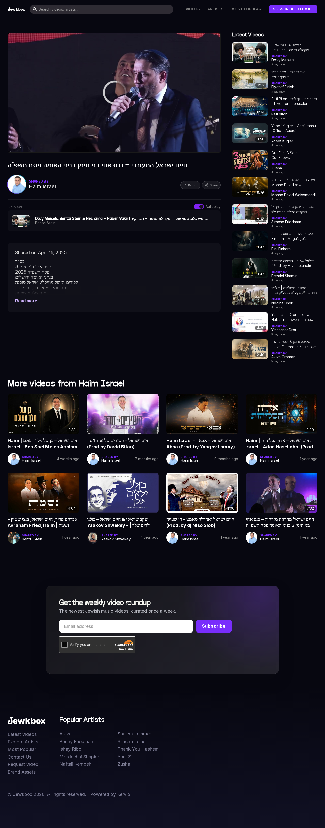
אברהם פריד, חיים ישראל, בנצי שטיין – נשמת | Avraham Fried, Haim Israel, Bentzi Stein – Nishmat (43, 523)
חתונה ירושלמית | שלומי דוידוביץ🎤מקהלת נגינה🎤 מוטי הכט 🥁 (294, 290)
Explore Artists (23, 741)
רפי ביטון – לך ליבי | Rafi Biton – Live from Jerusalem (294, 101)
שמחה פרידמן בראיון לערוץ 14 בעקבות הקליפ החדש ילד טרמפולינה (292, 209)
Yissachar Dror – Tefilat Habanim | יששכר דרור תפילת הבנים (294, 317)
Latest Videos (22, 734)
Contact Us (19, 757)
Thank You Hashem (138, 749)
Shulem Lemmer (134, 733)
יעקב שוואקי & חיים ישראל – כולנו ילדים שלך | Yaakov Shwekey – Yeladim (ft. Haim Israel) (119, 523)
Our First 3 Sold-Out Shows (285, 155)
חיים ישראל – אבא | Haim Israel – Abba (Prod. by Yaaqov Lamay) (200, 443)
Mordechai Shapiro (79, 756)
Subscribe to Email (293, 9)
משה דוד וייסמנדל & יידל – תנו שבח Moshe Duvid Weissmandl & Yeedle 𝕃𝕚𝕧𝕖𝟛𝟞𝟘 (293, 182)
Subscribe (214, 626)
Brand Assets (22, 772)
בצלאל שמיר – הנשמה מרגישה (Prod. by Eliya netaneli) (292, 263)
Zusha (124, 764)
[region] (114, 93)
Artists (215, 9)
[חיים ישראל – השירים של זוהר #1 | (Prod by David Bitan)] (123, 414)
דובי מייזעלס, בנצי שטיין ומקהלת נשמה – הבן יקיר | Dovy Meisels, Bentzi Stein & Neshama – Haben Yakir (293, 47)
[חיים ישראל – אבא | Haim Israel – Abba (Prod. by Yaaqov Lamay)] (202, 414)
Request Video (23, 764)
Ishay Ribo (70, 749)
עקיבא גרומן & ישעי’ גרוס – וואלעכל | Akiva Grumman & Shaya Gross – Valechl (293, 344)
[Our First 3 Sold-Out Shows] (250, 160)
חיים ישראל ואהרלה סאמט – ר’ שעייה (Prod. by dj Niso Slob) (200, 522)
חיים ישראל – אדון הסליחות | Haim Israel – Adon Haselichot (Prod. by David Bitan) (280, 444)
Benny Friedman (76, 741)
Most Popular (246, 9)
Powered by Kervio (110, 794)
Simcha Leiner (132, 741)
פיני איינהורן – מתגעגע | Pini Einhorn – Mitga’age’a (292, 235)
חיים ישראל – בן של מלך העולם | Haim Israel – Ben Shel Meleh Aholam (43, 443)
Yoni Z (124, 756)
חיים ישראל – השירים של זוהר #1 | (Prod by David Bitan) (118, 443)
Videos (193, 9)
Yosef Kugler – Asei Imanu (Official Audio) (293, 128)
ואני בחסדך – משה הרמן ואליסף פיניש (288, 74)
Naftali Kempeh (75, 764)
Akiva (65, 733)
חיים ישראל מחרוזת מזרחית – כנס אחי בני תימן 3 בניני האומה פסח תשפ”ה (280, 522)
